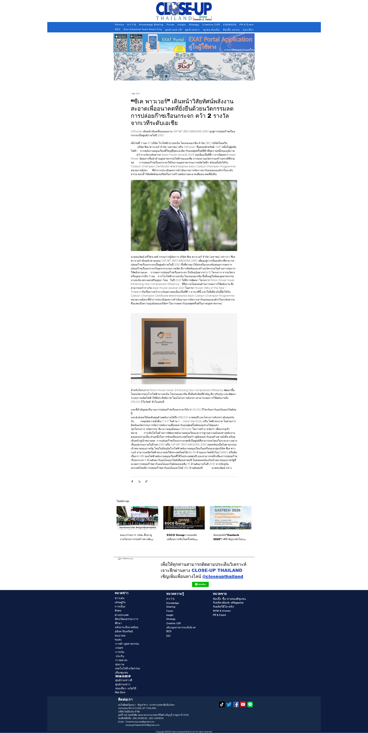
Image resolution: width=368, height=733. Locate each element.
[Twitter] (229, 704)
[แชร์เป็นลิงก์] (146, 481)
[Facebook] (236, 704)
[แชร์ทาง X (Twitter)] (139, 481)
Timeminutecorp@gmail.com (139, 721)
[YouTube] (243, 704)
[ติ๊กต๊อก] (222, 704)
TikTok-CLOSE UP (123, 676)
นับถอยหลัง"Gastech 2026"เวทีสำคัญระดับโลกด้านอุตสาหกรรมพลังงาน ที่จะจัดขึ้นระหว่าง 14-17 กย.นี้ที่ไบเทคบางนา (230, 537)
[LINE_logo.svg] (250, 704)
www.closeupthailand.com (183, 731)
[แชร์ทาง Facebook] (132, 481)
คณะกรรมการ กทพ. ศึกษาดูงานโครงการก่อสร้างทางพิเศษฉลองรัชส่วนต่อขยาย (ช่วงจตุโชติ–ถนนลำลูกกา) (137, 537)
